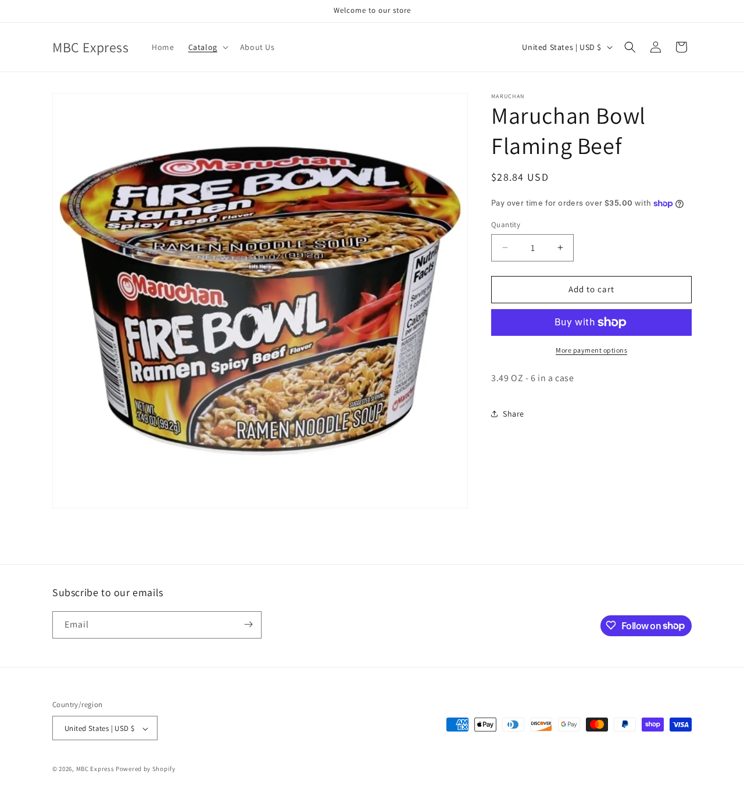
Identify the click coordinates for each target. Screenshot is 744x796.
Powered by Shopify (146, 769)
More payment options (591, 350)
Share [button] (513, 413)
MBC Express (95, 769)
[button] (207, 47)
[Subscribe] (248, 624)
